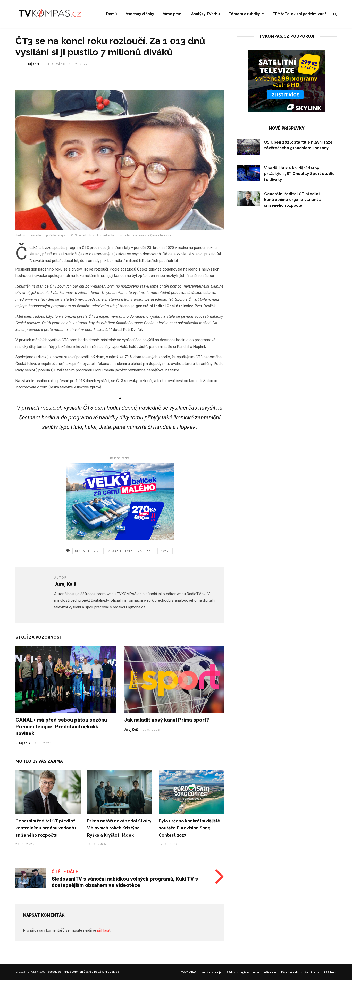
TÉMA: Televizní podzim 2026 (300, 14)
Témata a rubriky (244, 14)
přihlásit (103, 930)
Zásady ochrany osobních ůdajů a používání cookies (83, 971)
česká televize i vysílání (130, 551)
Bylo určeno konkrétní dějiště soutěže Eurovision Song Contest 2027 (189, 828)
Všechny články (140, 14)
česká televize (88, 551)
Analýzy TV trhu (205, 14)
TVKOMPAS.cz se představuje (201, 972)
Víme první (172, 14)
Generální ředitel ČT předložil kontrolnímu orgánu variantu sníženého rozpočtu (46, 828)
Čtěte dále (65, 871)
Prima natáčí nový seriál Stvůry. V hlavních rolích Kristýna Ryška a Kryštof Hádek (119, 828)
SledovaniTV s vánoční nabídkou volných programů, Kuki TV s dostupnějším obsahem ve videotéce (125, 882)
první (165, 551)
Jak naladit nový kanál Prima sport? (166, 720)
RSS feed (330, 972)
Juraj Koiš (31, 64)
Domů (111, 14)
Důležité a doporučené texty (300, 972)
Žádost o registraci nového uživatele (251, 972)
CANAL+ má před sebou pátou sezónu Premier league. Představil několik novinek (61, 726)
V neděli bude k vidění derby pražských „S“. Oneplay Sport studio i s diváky (299, 174)
